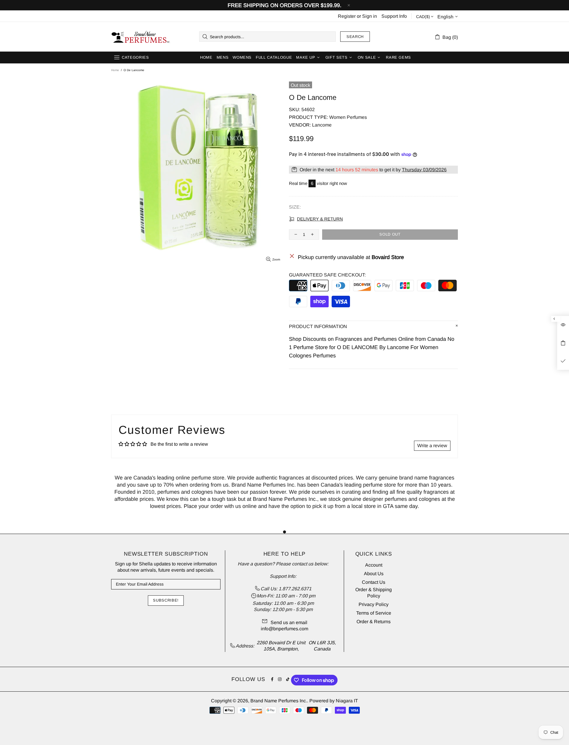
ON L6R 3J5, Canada (322, 645)
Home (115, 70)
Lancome (322, 124)
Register (347, 16)
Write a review (432, 445)
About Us (373, 573)
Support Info (394, 16)
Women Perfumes (348, 117)
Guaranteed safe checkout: (327, 274)
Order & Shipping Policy (373, 592)
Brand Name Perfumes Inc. (141, 37)
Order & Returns (374, 621)
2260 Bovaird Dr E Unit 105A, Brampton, (281, 645)
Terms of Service (373, 612)
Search (355, 36)
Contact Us (373, 582)
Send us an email (289, 622)
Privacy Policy (374, 604)
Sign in (369, 16)
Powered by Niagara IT (333, 700)
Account (373, 564)
